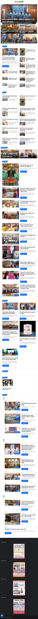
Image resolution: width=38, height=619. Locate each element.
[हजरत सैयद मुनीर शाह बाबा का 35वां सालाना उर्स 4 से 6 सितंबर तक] (10, 29)
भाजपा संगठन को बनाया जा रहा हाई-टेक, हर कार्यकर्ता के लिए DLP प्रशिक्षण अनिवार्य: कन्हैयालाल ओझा (26, 129)
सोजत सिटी (22, 25)
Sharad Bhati (5, 356)
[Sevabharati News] (19, 2)
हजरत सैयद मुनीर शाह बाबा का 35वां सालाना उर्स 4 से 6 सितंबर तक (30, 51)
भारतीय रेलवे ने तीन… (24, 156)
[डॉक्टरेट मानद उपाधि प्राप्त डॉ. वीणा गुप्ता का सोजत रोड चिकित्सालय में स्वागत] (5, 84)
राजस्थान (4, 46)
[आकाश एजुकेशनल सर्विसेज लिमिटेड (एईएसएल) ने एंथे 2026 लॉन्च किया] (19, 14)
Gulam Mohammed (5, 56)
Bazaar (3, 5)
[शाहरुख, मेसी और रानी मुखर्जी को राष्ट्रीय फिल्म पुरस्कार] (7, 382)
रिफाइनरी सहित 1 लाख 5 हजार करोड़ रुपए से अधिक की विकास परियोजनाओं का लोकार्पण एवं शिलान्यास (28, 430)
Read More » (6, 66)
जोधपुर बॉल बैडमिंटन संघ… (7, 156)
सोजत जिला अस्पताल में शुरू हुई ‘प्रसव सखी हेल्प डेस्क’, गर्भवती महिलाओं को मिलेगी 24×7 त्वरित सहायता (27, 110)
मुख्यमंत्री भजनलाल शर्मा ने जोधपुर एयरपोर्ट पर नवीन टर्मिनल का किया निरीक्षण (27, 461)
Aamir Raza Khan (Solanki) (24, 284)
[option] (19, 23)
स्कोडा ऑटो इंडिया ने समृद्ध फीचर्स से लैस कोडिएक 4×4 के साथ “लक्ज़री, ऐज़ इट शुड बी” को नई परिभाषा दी (10, 333)
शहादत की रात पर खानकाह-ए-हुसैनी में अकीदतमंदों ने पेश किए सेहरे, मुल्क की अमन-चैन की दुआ (28, 274)
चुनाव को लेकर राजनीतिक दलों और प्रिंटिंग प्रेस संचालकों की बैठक (30, 59)
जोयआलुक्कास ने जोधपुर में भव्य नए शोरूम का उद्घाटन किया (15, 529)
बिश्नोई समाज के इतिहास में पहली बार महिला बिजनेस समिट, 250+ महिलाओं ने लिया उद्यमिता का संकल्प (27, 190)
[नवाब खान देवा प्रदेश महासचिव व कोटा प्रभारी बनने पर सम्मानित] (5, 71)
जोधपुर (3, 25)
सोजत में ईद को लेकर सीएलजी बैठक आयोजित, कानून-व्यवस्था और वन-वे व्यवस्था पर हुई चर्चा (27, 503)
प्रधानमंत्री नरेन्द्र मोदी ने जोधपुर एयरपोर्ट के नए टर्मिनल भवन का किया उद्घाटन (30, 86)
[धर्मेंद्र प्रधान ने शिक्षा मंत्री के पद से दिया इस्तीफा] (10, 39)
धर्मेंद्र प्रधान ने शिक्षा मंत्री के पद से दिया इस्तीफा (8, 42)
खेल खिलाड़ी (4, 147)
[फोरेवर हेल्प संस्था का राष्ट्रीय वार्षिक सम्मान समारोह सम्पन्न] (5, 78)
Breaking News (4, 35)
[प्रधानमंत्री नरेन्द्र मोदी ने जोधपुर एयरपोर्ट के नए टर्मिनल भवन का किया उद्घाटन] (22, 85)
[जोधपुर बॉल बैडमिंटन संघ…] (10, 154)
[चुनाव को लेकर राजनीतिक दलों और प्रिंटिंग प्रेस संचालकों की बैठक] (28, 29)
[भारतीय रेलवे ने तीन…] (28, 154)
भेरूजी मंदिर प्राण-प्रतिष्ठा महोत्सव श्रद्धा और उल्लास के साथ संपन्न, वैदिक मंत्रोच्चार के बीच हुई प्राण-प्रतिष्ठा (28, 287)
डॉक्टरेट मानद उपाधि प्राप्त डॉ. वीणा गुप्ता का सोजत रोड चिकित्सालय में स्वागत (13, 86)
